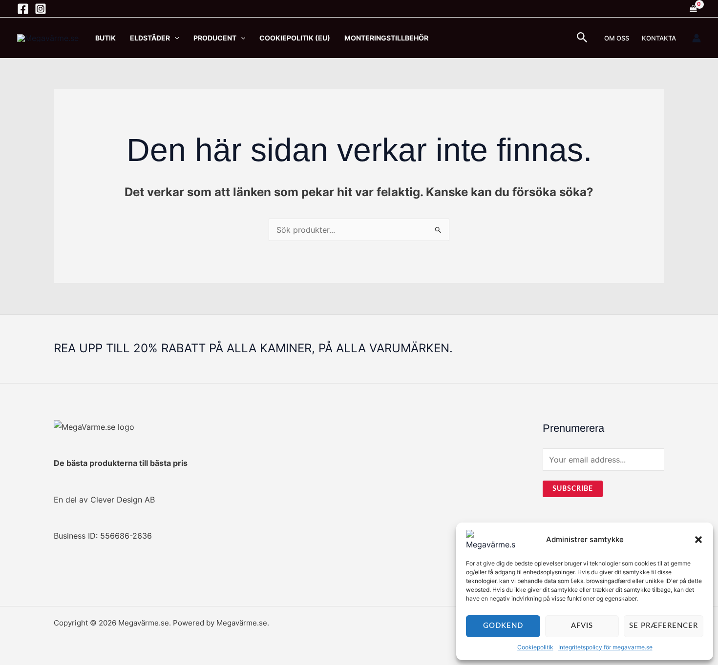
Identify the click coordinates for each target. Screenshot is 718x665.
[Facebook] (23, 9)
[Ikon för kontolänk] (696, 38)
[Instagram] (40, 9)
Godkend (503, 625)
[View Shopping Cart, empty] (693, 9)
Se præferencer (663, 625)
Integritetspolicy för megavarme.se (605, 647)
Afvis (582, 625)
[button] (698, 539)
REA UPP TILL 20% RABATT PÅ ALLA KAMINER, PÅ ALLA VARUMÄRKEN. (253, 348)
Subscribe (572, 488)
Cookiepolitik (535, 647)
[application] (174, 38)
